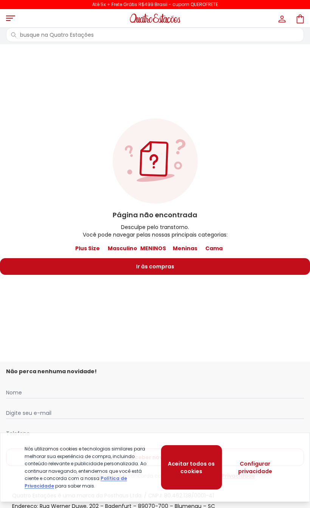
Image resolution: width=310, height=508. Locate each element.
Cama (214, 248)
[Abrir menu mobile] (10, 18)
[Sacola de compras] (299, 18)
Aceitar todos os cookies (191, 467)
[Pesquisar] (13, 34)
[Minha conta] (281, 18)
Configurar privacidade (255, 467)
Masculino (122, 248)
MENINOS (153, 248)
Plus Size (87, 248)
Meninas (185, 248)
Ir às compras (155, 266)
